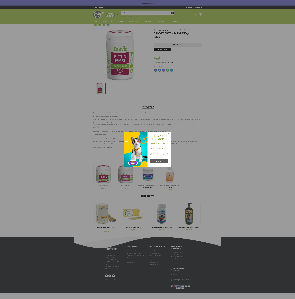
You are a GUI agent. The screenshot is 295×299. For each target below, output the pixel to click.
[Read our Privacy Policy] (167, 156)
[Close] (169, 133)
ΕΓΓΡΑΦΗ (159, 161)
